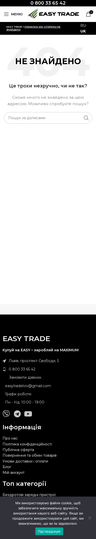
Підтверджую (49, 531)
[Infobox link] (48, 3)
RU (83, 25)
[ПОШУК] (86, 118)
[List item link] (48, 369)
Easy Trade (14, 26)
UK (83, 31)
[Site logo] (53, 14)
